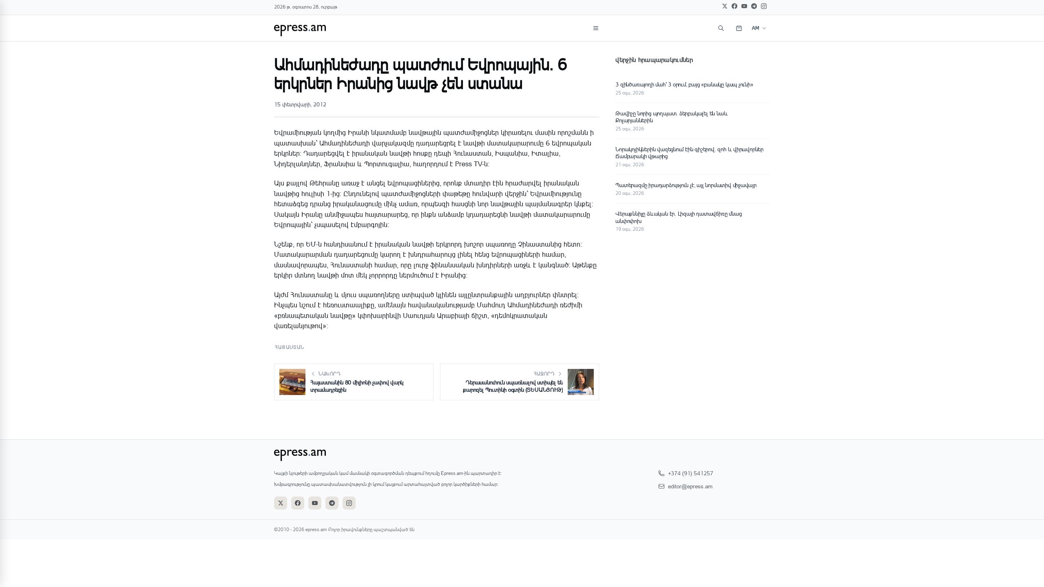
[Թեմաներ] (596, 28)
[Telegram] (754, 6)
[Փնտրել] (721, 28)
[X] (725, 6)
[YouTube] (744, 6)
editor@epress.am (690, 486)
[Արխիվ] (739, 28)
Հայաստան (290, 347)
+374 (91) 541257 (690, 473)
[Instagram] (764, 6)
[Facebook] (734, 6)
